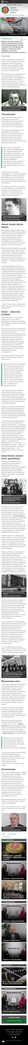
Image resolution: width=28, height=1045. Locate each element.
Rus (8, 5)
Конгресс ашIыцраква (14, 1034)
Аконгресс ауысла (10, 1029)
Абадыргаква (19, 1029)
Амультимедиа (11, 1032)
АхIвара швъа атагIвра (14, 1020)
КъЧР (3, 19)
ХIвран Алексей (6, 836)
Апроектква (19, 1032)
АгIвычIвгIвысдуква (10, 19)
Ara (20, 5)
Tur (13, 5)
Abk (15, 5)
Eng (10, 5)
